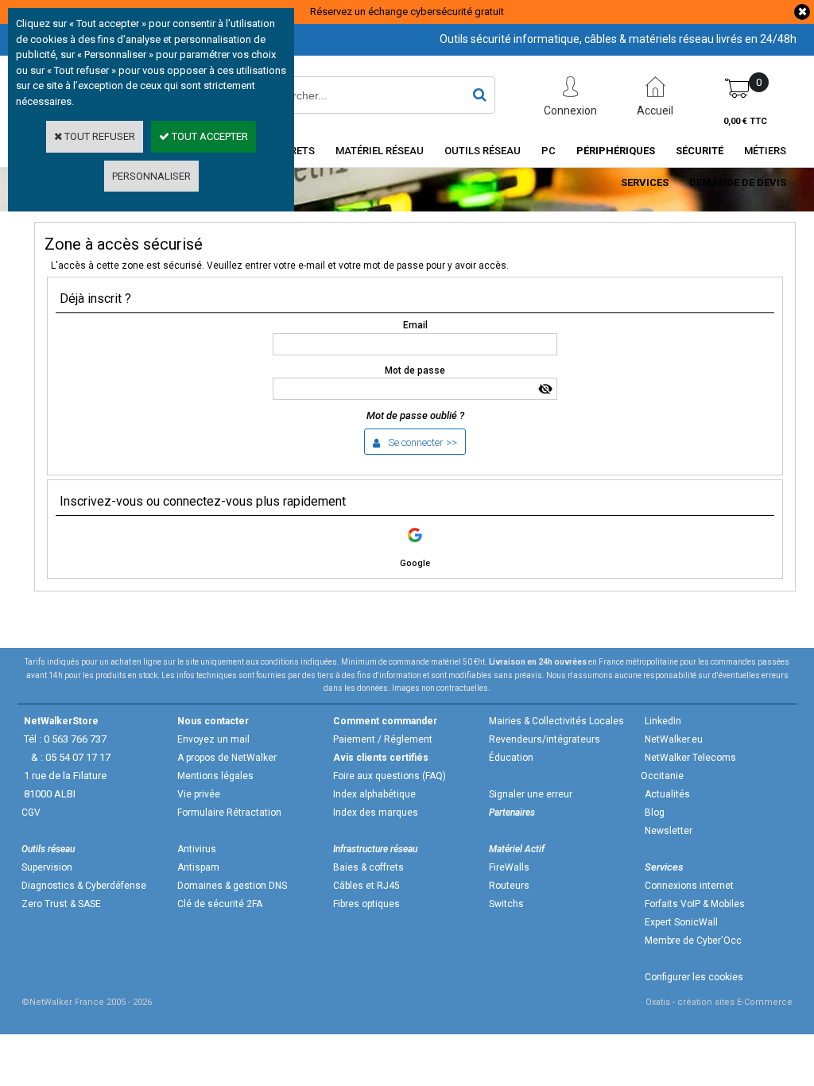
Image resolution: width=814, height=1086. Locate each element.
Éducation (511, 757)
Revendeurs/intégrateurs (544, 739)
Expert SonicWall (681, 922)
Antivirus (196, 849)
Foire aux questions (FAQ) (389, 776)
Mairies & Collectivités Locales (556, 721)
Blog (655, 812)
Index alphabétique (374, 794)
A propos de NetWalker (227, 757)
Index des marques (375, 812)
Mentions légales (215, 776)
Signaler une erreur (530, 794)
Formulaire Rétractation (229, 812)
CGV (31, 812)
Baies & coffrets (368, 867)
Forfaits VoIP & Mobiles (695, 904)
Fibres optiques (366, 904)
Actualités (667, 794)
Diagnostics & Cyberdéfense (83, 885)
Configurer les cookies (694, 977)
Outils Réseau (482, 151)
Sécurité (699, 151)
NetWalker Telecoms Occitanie (688, 767)
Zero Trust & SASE (61, 904)
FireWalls (509, 867)
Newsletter (668, 830)
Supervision (46, 867)
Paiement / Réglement (382, 739)
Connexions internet (689, 885)
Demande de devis (737, 182)
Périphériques (615, 151)
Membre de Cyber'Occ (693, 940)
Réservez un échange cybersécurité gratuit (407, 11)
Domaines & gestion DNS (232, 885)
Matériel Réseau (379, 151)
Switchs (506, 904)
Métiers (765, 151)
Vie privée (198, 794)
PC (548, 151)
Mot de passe (415, 370)
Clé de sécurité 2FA (219, 904)
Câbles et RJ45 (366, 885)
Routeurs (509, 885)
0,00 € (745, 121)
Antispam (198, 867)
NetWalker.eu (674, 739)
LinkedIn (663, 721)
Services (645, 182)
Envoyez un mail (213, 739)
